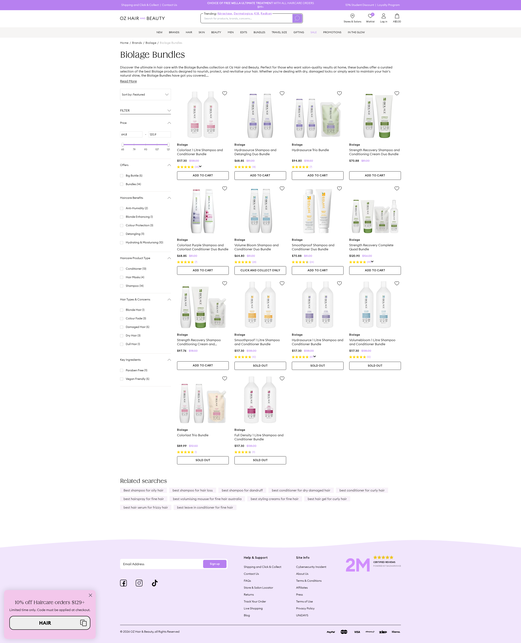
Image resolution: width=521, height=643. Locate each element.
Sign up (215, 564)
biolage (151, 43)
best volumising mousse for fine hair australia (207, 499)
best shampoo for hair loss (193, 490)
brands (137, 43)
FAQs (247, 581)
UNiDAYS (302, 615)
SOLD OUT (260, 365)
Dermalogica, (243, 13)
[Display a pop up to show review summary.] (200, 167)
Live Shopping (253, 608)
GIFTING (298, 32)
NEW (159, 32)
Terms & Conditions (309, 581)
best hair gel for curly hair (327, 499)
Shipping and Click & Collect (140, 5)
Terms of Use (304, 601)
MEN (231, 32)
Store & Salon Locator (258, 587)
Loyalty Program (388, 5)
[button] (49, 623)
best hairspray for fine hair (144, 499)
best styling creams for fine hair (275, 499)
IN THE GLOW (356, 32)
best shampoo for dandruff (242, 490)
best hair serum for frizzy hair (146, 507)
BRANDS (174, 32)
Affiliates (302, 587)
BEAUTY (216, 32)
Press (299, 594)
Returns (249, 594)
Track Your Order (255, 601)
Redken (266, 13)
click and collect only (260, 270)
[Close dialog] (90, 595)
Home (124, 43)
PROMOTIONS (332, 32)
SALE (314, 32)
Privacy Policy (305, 608)
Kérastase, (225, 13)
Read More (128, 81)
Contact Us (169, 5)
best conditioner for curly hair (362, 490)
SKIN (202, 32)
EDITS (243, 32)
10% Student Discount (359, 5)
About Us (302, 574)
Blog (247, 615)
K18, (257, 13)
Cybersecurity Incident (311, 567)
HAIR (189, 32)
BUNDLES (259, 32)
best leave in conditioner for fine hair (205, 507)
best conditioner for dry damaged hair (301, 490)
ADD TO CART (203, 175)
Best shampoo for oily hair (143, 490)
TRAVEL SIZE (279, 32)
